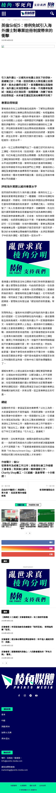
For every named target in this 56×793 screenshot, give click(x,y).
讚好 (51, 542)
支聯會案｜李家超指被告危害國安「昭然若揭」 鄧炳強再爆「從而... (27, 628)
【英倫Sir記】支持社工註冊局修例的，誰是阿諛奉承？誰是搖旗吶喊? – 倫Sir (28, 525)
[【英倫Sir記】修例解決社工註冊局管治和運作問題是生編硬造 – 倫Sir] (46, 515)
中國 (3, 720)
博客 (8, 20)
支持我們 (42, 785)
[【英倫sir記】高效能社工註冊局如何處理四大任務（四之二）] (9, 515)
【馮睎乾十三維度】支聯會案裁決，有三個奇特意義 (24, 617)
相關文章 (20, 505)
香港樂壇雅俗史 (47, 489)
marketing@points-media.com (14, 769)
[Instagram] (25, 695)
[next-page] (29, 533)
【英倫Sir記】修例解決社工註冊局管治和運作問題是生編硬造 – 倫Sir (46, 525)
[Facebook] (20, 695)
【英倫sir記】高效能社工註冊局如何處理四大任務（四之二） (9, 525)
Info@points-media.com (11, 760)
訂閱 (51, 554)
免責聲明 (13, 785)
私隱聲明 (23, 785)
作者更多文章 (34, 505)
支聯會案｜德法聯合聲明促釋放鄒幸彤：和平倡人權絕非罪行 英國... (27, 640)
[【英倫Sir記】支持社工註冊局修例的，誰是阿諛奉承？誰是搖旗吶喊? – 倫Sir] (28, 515)
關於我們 (33, 785)
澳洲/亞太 (5, 738)
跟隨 (51, 548)
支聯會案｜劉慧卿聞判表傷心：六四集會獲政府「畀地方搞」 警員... (26, 653)
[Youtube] (36, 695)
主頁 (3, 20)
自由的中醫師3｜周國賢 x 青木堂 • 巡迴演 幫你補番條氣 (13, 492)
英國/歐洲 (5, 726)
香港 (3, 714)
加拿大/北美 (6, 732)
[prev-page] (26, 533)
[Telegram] (31, 695)
